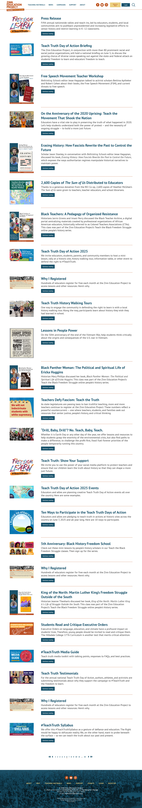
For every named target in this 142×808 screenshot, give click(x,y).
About (82, 5)
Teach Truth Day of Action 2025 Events (70, 488)
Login (126, 5)
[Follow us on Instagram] (75, 777)
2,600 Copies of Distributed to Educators (82, 182)
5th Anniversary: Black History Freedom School (76, 543)
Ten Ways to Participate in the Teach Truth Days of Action (83, 512)
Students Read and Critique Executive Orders (74, 624)
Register (112, 783)
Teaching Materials (36, 5)
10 (76, 757)
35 (85, 757)
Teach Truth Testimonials (59, 673)
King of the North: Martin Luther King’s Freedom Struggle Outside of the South (84, 594)
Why (38, 783)
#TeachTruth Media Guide (60, 652)
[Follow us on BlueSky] (71, 777)
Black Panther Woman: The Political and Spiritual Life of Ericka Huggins (83, 369)
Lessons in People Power (59, 330)
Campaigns (61, 5)
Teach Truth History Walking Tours (66, 303)
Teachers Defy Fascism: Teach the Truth (70, 399)
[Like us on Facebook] (66, 777)
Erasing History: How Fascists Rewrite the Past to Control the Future (86, 147)
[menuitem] (36, 5)
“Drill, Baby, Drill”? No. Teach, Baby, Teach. (72, 430)
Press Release (51, 18)
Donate (91, 783)
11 (79, 757)
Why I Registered (53, 278)
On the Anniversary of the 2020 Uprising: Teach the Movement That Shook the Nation (79, 115)
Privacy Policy (71, 801)
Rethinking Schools (70, 790)
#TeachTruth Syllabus (57, 725)
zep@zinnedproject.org (73, 793)
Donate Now (115, 4)
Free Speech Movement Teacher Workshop (72, 76)
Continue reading (48, 34)
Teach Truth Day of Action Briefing (66, 45)
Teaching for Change (90, 790)
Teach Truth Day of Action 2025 (64, 251)
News (51, 5)
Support (72, 5)
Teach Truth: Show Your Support (65, 460)
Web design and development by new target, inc (71, 798)
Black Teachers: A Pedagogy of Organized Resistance (79, 214)
